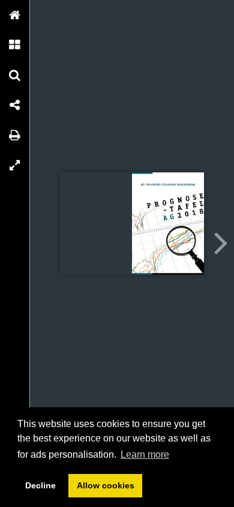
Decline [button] (40, 485)
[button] (15, 15)
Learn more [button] (145, 454)
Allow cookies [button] (105, 485)
